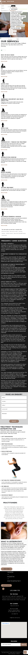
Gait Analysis (14, 13)
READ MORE (4, 61)
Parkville (16, 233)
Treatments (13, 10)
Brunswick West (14, 231)
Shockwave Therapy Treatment (18, 16)
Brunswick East (5, 231)
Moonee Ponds (22, 233)
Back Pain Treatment (15, 28)
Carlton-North (9, 233)
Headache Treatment (16, 20)
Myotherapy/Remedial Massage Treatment (17, 26)
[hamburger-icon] (9, 6)
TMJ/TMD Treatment (15, 19)
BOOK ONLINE (6, 585)
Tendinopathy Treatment (16, 22)
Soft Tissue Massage (7, 436)
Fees (11, 29)
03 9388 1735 (3, 2)
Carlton (3, 233)
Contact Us (12, 33)
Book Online (10, 1)
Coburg (20, 231)
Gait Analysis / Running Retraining (11, 480)
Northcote (4, 235)
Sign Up (24, 644)
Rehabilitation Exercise (16, 23)
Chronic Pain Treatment (16, 12)
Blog (11, 32)
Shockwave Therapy (7, 495)
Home (13, 6)
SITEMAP (18, 653)
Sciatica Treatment (15, 15)
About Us (14, 7)
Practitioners (14, 9)
